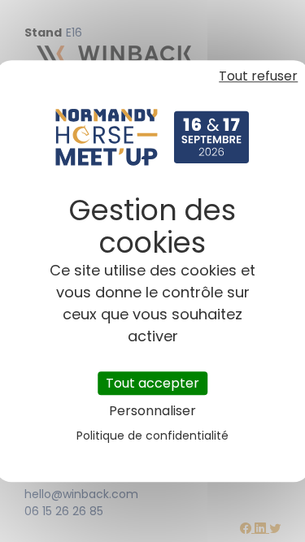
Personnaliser (152, 410)
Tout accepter (152, 383)
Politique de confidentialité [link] (152, 435)
